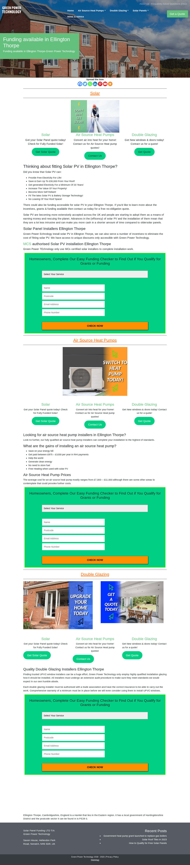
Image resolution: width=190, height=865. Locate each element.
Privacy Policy (112, 857)
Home (70, 10)
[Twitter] (85, 84)
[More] (110, 84)
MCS (27, 244)
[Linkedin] (95, 84)
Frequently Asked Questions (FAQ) (169, 3)
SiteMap (95, 860)
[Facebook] (80, 84)
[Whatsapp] (90, 84)
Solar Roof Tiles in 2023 (154, 839)
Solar (45, 135)
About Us (144, 3)
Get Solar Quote (46, 420)
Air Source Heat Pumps (91, 10)
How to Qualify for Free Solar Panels (148, 843)
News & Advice (75, 16)
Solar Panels (140, 10)
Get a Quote (177, 14)
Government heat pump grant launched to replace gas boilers (135, 835)
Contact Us (95, 424)
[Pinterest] (100, 84)
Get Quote (144, 420)
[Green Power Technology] (11, 10)
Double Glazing (118, 10)
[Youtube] (105, 84)
